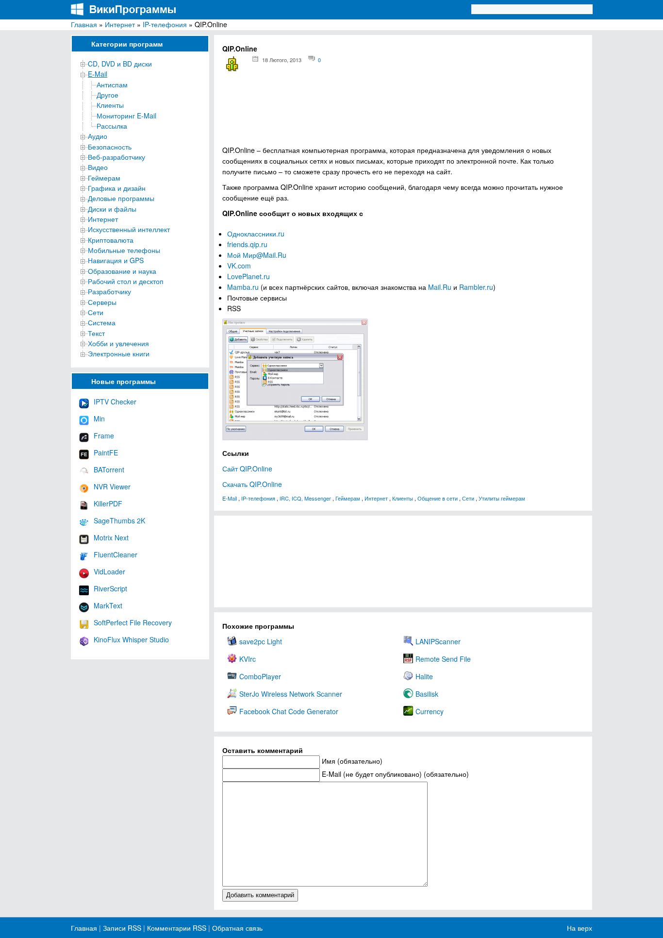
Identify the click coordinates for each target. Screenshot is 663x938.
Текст (96, 333)
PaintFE (106, 452)
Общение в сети (437, 498)
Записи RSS (122, 928)
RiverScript (110, 588)
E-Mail (97, 74)
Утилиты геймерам (502, 498)
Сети (95, 312)
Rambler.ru (476, 287)
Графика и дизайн (117, 188)
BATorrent (109, 469)
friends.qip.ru (247, 244)
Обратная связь (236, 928)
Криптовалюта (110, 240)
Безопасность (110, 146)
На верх (579, 928)
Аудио (97, 136)
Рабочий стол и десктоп (126, 281)
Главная (84, 24)
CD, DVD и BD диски (120, 63)
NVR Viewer (112, 486)
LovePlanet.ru (248, 276)
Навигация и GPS (116, 260)
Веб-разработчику (116, 157)
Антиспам (112, 84)
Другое (107, 95)
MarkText (108, 605)
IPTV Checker (115, 401)
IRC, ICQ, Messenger (305, 498)
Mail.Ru (439, 287)
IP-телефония (165, 24)
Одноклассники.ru (255, 233)
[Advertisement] (403, 112)
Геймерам (104, 178)
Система (102, 322)
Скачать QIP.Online (252, 484)
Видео (98, 167)
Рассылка (112, 126)
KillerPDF (108, 503)
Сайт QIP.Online (247, 468)
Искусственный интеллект (129, 229)
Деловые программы (121, 198)
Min (99, 418)
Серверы (102, 302)
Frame (104, 435)
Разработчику (109, 291)
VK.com (239, 265)
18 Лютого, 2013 (281, 60)
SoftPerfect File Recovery (133, 622)
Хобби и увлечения (118, 343)
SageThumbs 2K (119, 520)
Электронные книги (118, 353)
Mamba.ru (243, 287)
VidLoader (109, 571)
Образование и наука (122, 271)
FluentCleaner (115, 554)
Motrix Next (111, 537)
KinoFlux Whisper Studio (131, 639)
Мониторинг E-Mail (126, 115)
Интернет (120, 24)
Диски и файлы (112, 209)
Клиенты (110, 105)
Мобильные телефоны (124, 250)
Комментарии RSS (176, 928)
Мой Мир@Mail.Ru (256, 255)
